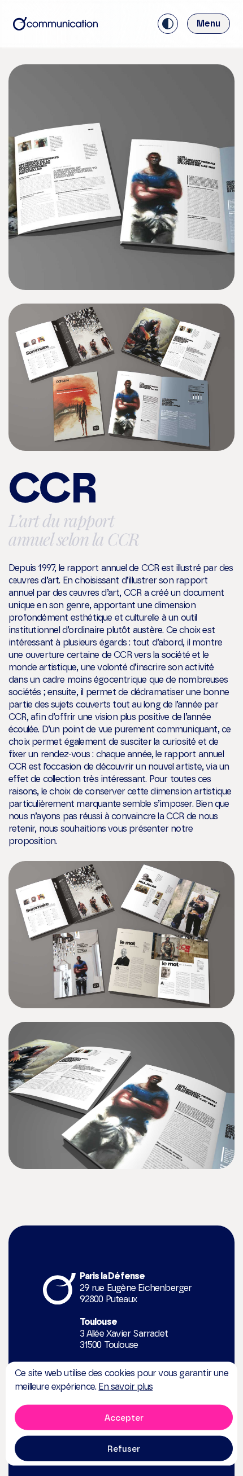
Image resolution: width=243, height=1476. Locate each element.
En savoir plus (125, 1386)
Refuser (123, 1448)
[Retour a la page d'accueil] (55, 23)
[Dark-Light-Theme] (168, 24)
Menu (208, 23)
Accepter (124, 1417)
